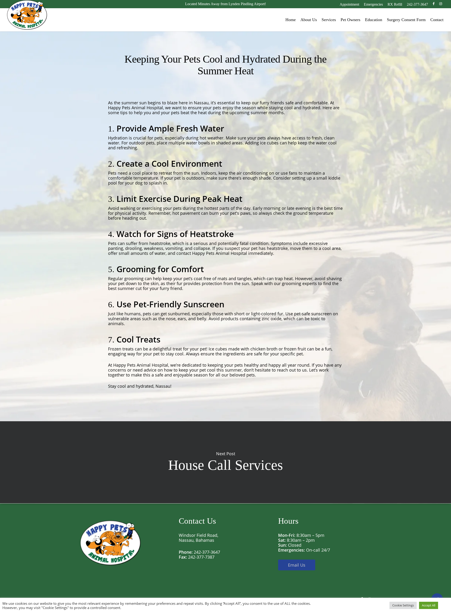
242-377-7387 (201, 557)
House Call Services (225, 462)
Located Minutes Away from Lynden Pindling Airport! (225, 4)
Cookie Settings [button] (403, 605)
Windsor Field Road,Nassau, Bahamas (198, 537)
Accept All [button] (428, 605)
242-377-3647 (207, 552)
